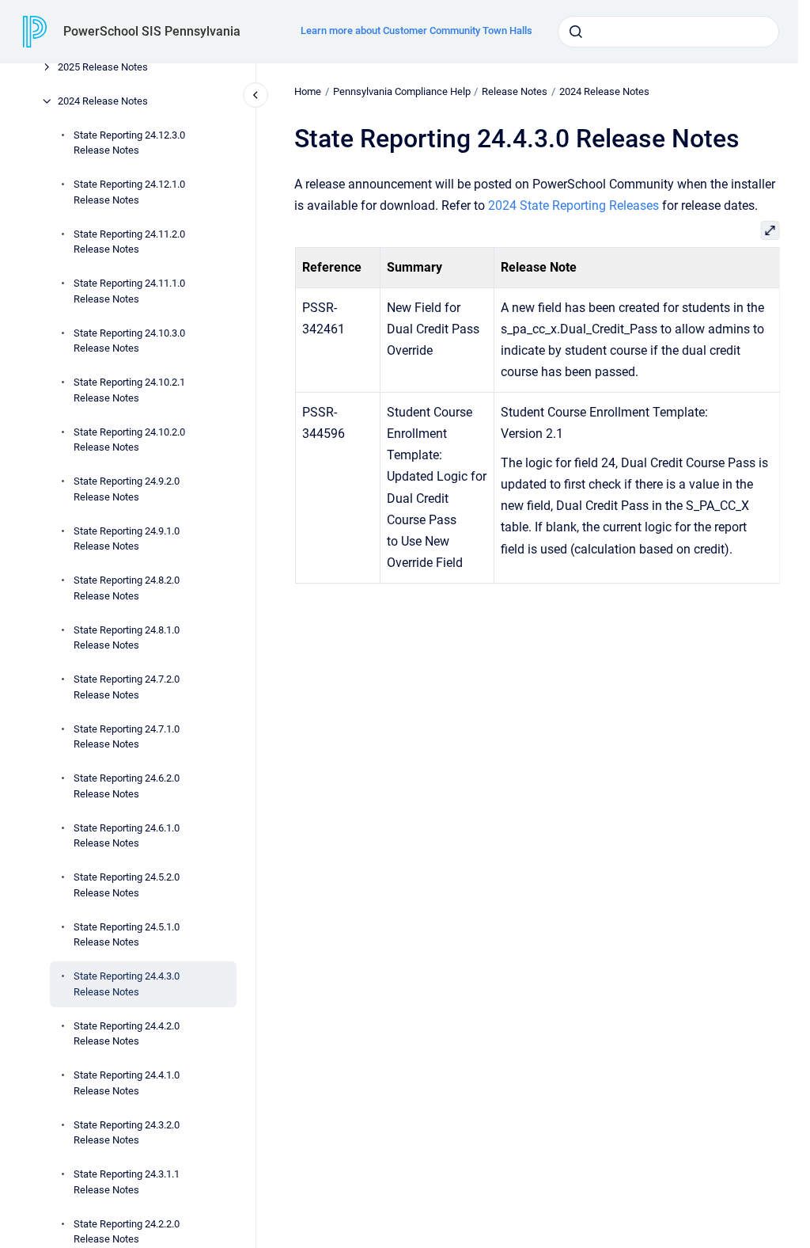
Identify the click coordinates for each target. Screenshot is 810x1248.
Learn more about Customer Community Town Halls (416, 30)
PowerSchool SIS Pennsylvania (151, 31)
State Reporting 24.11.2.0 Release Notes (129, 242)
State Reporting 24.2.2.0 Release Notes (127, 1232)
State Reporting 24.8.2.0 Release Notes (127, 588)
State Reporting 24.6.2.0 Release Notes (127, 786)
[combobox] (668, 32)
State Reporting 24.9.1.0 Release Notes (127, 539)
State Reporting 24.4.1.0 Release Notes (127, 1083)
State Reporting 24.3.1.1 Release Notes (127, 1182)
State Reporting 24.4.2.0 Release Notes (127, 1034)
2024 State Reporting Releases (573, 205)
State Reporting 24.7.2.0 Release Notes (127, 687)
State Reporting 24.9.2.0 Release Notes (127, 489)
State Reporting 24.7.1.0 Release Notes (127, 737)
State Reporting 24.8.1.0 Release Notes (127, 638)
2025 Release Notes (103, 67)
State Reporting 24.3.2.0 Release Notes (127, 1133)
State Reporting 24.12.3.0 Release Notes (129, 143)
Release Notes (514, 91)
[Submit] (576, 31)
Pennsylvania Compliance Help (402, 91)
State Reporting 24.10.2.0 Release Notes (129, 440)
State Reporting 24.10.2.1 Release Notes (129, 390)
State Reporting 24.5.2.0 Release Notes (127, 885)
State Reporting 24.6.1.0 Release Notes (127, 836)
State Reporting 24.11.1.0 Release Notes (129, 291)
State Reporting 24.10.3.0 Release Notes (129, 341)
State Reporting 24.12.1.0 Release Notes (129, 192)
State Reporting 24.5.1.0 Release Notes (127, 935)
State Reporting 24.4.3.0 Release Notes (127, 984)
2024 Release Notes (103, 101)
